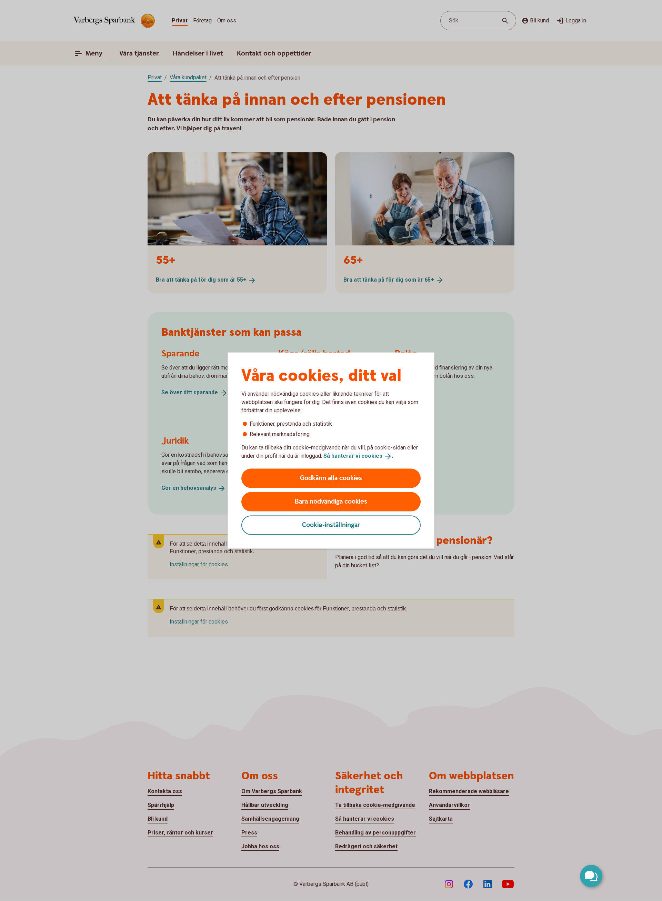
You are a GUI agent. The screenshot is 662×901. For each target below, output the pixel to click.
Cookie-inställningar (331, 524)
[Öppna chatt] (591, 876)
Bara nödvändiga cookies (331, 501)
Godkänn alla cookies (331, 478)
